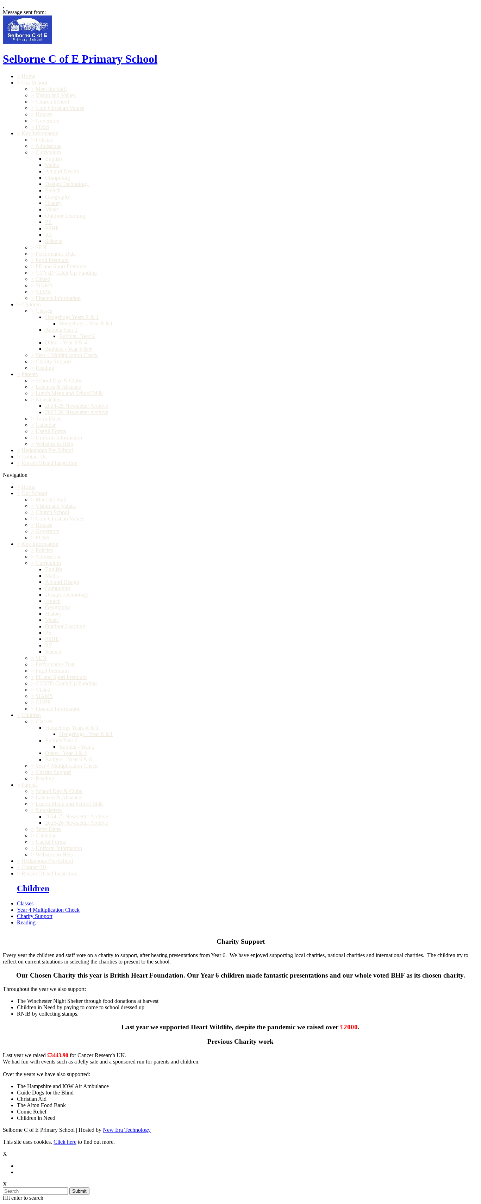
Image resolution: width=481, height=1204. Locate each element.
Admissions (48, 146)
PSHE (52, 228)
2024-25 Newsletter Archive (76, 406)
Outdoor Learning (65, 216)
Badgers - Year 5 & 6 (68, 349)
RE (48, 235)
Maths (52, 165)
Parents (29, 374)
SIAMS (44, 285)
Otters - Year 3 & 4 (66, 342)
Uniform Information (59, 438)
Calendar (46, 425)
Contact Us (33, 457)
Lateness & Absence (58, 387)
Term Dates (48, 419)
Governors (47, 121)
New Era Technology (127, 1130)
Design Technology (67, 184)
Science (53, 241)
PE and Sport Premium (61, 266)
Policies (44, 140)
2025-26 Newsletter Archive (76, 412)
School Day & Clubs (59, 380)
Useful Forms (51, 431)
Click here (65, 1142)
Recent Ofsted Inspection (49, 463)
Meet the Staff (51, 89)
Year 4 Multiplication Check (66, 355)
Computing (57, 178)
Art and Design (62, 171)
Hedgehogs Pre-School (47, 450)
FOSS (42, 127)
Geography (57, 197)
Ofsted (43, 279)
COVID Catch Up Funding (66, 273)
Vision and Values (56, 95)
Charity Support (53, 361)
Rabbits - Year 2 (77, 336)
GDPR (43, 292)
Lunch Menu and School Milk (69, 393)
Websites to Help (54, 444)
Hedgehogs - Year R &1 (86, 323)
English (53, 159)
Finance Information (58, 298)
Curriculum (48, 152)
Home (28, 76)
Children (31, 304)
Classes (44, 311)
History (53, 203)
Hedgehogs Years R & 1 (72, 317)
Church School (52, 102)
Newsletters (49, 400)
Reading (45, 368)
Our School (34, 83)
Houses (44, 114)
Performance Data (56, 254)
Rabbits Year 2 (61, 330)
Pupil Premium (52, 260)
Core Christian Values (60, 108)
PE (48, 222)
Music (52, 209)
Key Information (39, 133)
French (53, 190)
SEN (41, 247)
